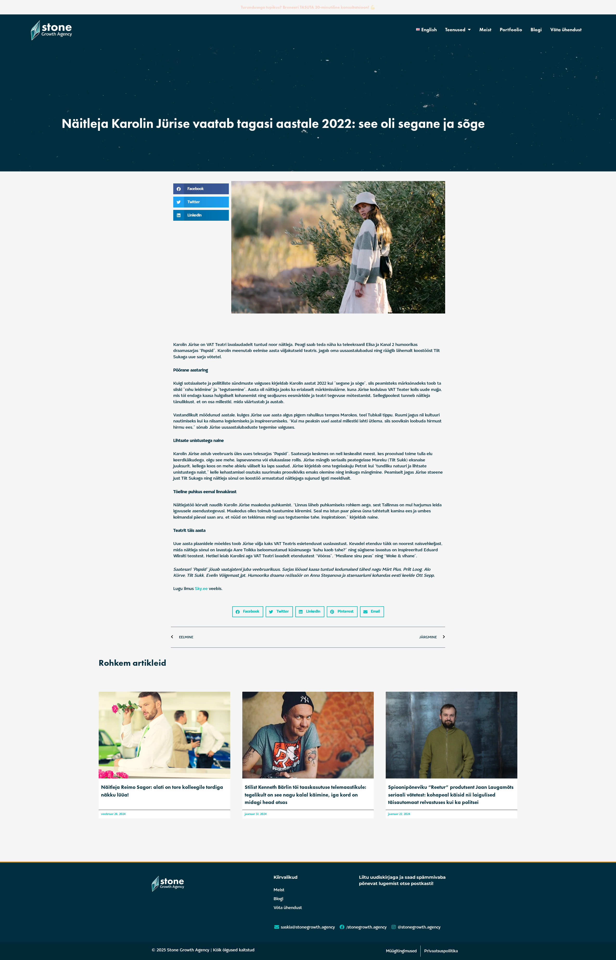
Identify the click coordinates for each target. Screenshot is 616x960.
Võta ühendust (566, 29)
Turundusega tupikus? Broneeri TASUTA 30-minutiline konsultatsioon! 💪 (308, 7)
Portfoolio (511, 29)
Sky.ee (201, 588)
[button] (201, 188)
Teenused (455, 29)
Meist (485, 29)
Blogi (536, 29)
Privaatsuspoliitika (441, 951)
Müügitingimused (401, 951)
